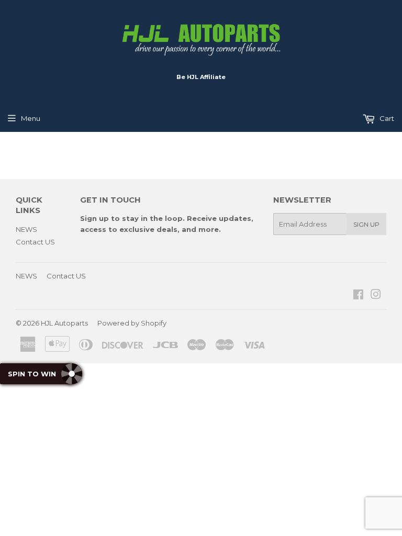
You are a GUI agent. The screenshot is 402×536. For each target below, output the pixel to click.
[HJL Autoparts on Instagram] (376, 296)
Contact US (35, 242)
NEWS (26, 229)
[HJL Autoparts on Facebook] (358, 296)
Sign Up (366, 224)
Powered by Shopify (131, 323)
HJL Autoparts (64, 323)
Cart (386, 118)
